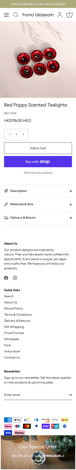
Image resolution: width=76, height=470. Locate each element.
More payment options (38, 172)
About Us (10, 302)
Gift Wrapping (14, 327)
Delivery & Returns (17, 321)
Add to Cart (38, 148)
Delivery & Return (23, 217)
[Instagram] (15, 278)
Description (18, 191)
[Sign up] (70, 395)
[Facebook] (6, 278)
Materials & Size (21, 204)
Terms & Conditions (18, 314)
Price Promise (14, 333)
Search (9, 296)
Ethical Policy (13, 308)
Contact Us (12, 357)
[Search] (15, 15)
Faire (7, 345)
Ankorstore (12, 351)
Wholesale (11, 339)
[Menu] (6, 14)
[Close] (69, 440)
